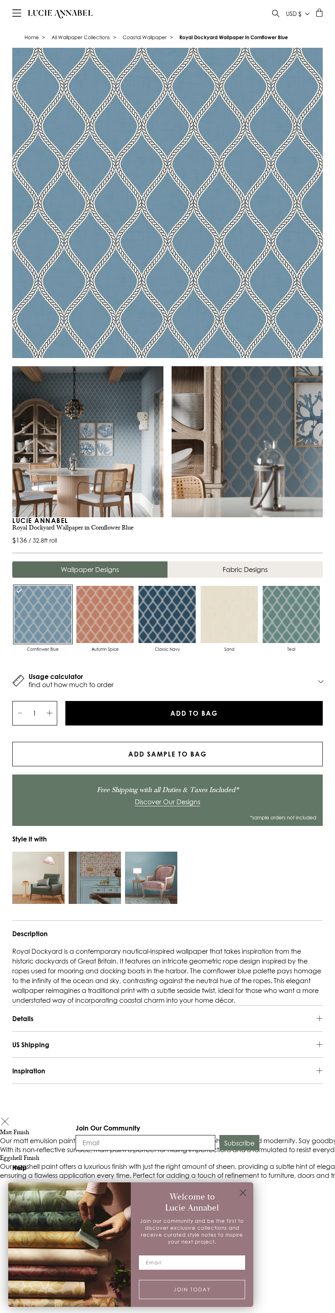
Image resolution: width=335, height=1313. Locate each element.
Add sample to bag (167, 754)
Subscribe (239, 1143)
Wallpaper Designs (90, 569)
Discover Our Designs (167, 801)
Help (19, 1167)
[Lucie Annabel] (60, 14)
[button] (5, 1122)
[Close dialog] (243, 1193)
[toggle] (275, 14)
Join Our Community (108, 1128)
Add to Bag (194, 713)
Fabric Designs (245, 569)
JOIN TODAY (192, 1289)
